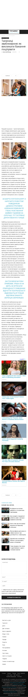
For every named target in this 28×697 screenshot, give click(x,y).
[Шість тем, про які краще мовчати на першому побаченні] (5, 525)
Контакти (19, 676)
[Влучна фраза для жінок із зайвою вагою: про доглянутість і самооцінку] (5, 533)
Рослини (4, 650)
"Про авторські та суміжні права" (17, 682)
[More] (19, 75)
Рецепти (4, 642)
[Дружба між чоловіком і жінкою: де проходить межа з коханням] (5, 540)
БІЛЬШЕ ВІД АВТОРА (8, 505)
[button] (2, 32)
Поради (4, 639)
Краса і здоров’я (21, 673)
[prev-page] (12, 554)
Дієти (3, 626)
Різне (3, 645)
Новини (4, 636)
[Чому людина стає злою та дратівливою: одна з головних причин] (5, 548)
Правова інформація (11, 676)
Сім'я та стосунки (11, 35)
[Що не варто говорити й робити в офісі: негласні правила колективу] (5, 518)
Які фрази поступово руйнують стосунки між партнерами (17, 510)
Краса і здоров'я (6, 631)
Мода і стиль (5, 634)
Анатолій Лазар (7, 52)
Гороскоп (4, 623)
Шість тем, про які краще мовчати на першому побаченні (17, 525)
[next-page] (15, 554)
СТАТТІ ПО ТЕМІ (7, 503)
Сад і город (5, 653)
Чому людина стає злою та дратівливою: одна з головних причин (17, 548)
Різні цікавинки (6, 647)
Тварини (4, 658)
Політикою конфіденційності (10, 692)
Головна (4, 673)
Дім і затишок (5, 628)
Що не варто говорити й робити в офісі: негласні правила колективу (17, 517)
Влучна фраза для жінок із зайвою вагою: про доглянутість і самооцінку (18, 532)
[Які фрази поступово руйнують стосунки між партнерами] (5, 510)
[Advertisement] (14, 15)
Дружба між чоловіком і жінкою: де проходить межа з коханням (17, 540)
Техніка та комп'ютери (8, 661)
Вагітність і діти (6, 620)
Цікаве (4, 664)
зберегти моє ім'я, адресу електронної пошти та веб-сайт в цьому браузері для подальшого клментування (13, 591)
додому (3, 35)
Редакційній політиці (17, 684)
